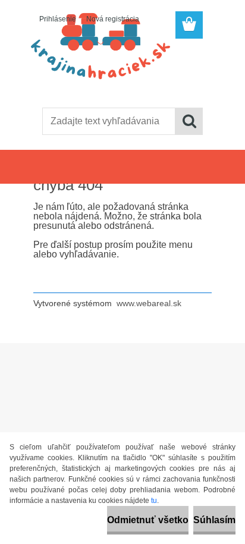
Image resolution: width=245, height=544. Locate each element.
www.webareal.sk (149, 303)
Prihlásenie (57, 19)
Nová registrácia (112, 19)
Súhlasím (214, 520)
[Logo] (122, 69)
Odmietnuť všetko (148, 520)
